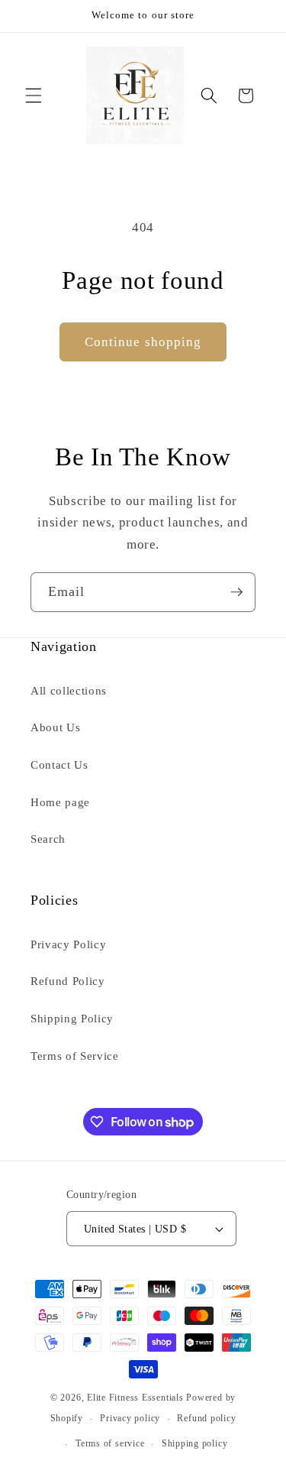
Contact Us (59, 764)
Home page (60, 801)
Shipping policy (195, 1443)
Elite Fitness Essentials (136, 1397)
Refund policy (206, 1418)
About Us (55, 727)
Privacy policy (130, 1418)
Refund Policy (68, 980)
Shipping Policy (72, 1018)
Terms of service (110, 1443)
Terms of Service (75, 1055)
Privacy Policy (68, 944)
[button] (33, 95)
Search (48, 838)
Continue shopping (143, 342)
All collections (69, 690)
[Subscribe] (236, 592)
